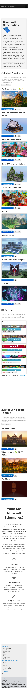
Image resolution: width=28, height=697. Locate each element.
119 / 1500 (17, 329)
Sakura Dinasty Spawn (11, 139)
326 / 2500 (17, 339)
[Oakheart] (14, 366)
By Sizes (5, 654)
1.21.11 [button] (11, 349)
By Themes (5, 653)
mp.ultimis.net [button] (8, 331)
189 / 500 (17, 360)
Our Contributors (7, 659)
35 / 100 (18, 370)
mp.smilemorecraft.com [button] (10, 362)
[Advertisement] (14, 13)
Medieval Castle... (9, 428)
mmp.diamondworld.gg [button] (10, 352)
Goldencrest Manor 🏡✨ (12, 88)
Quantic (4, 283)
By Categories (6, 651)
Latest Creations (7, 650)
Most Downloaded (7, 648)
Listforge (5, 679)
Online (4, 329)
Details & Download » (7, 109)
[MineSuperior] (14, 336)
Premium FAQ (22, 375)
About (4, 662)
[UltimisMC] (14, 326)
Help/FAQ (5, 664)
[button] (13, 331)
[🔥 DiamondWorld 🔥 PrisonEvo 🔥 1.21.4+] (14, 346)
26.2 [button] (10, 329)
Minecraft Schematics (8, 6)
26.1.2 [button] (11, 370)
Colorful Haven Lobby (11, 187)
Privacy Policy (6, 670)
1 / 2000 (19, 349)
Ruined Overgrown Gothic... (13, 163)
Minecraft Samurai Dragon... (13, 259)
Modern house (7, 235)
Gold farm (5, 478)
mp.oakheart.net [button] (9, 372)
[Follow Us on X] (2, 674)
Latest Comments (7, 657)
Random (5, 656)
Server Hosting (6, 667)
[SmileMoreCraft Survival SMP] (14, 356)
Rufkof (4, 211)
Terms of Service (7, 668)
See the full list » (6, 84)
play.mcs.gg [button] (8, 341)
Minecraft (5, 665)
